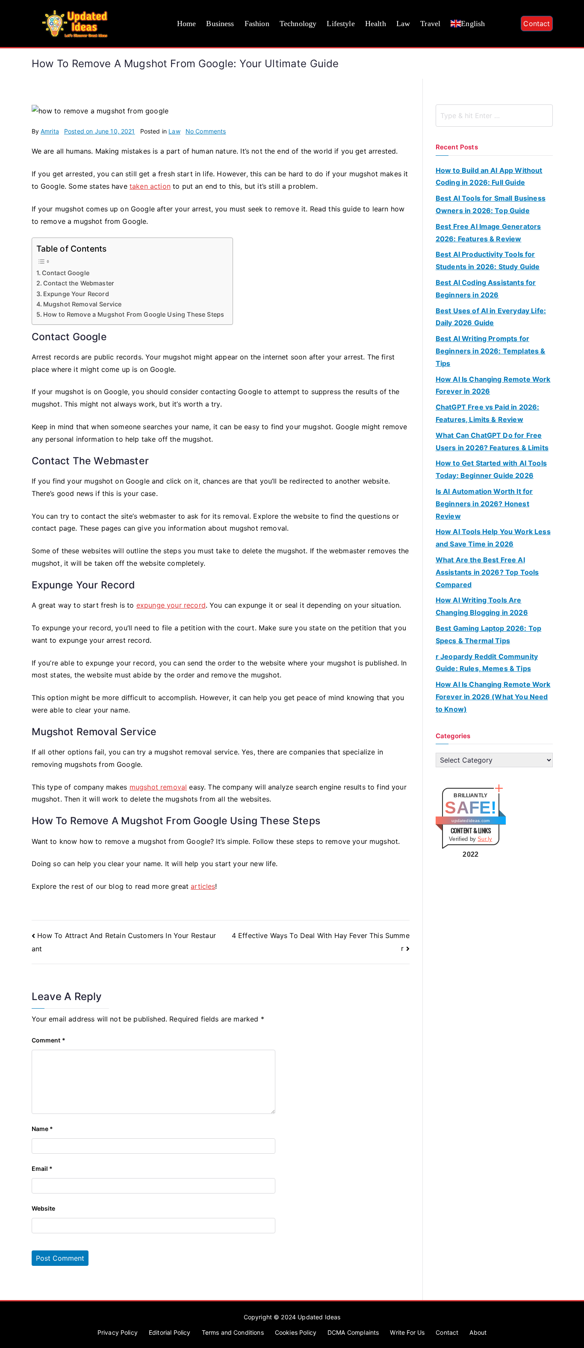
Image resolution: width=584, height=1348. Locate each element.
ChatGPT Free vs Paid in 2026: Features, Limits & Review (488, 413)
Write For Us (407, 1332)
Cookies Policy (295, 1332)
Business (220, 23)
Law (403, 23)
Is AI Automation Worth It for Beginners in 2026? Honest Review (484, 503)
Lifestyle (340, 23)
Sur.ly (485, 839)
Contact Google (65, 272)
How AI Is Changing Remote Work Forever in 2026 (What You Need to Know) (493, 696)
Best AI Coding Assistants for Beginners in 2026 (486, 288)
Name (42, 1128)
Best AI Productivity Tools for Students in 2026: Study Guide (488, 260)
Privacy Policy (117, 1332)
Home (186, 23)
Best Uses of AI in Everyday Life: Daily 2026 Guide (491, 316)
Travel (430, 23)
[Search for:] (494, 115)
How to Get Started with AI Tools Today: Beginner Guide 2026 (491, 469)
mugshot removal (158, 787)
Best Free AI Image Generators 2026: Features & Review (488, 232)
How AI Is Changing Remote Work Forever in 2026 (493, 385)
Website (44, 1208)
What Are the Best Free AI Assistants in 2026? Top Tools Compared (487, 572)
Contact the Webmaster (78, 283)
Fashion (257, 23)
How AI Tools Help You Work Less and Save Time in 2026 (493, 537)
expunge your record (171, 605)
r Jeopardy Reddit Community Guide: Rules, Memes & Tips (487, 662)
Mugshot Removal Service (82, 304)
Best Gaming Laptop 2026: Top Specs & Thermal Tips (488, 634)
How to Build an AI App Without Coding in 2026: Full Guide (489, 176)
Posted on (99, 131)
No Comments (206, 131)
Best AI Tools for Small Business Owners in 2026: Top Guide (491, 204)
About (478, 1332)
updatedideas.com (470, 820)
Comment (48, 1040)
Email (42, 1168)
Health (375, 23)
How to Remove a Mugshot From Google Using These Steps (133, 314)
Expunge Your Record (76, 293)
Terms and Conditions (233, 1332)
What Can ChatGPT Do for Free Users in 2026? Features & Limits (492, 441)
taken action (150, 186)
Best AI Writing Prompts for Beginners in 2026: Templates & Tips (491, 351)
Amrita (50, 131)
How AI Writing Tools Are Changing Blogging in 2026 (482, 606)
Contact (536, 23)
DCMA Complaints (353, 1332)
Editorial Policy (170, 1332)
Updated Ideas (319, 1317)
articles (203, 886)
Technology (298, 23)
